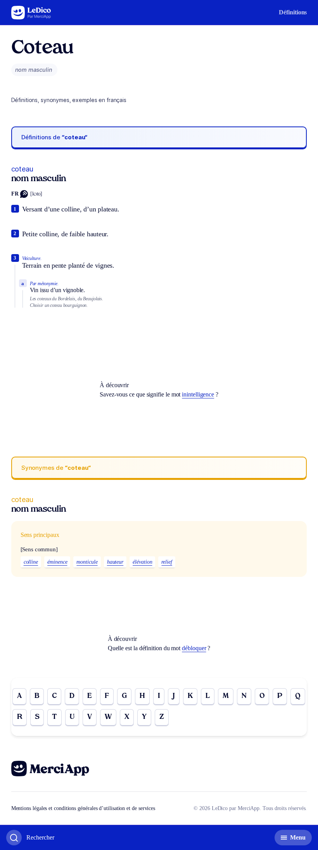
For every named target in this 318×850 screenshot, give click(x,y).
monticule (86, 562)
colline (31, 562)
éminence (57, 562)
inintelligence (198, 394)
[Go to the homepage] (31, 12)
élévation (142, 562)
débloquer (194, 648)
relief (166, 562)
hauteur (115, 562)
